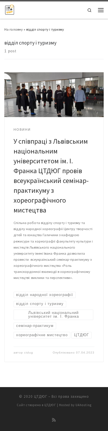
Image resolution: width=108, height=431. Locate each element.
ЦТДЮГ (40, 396)
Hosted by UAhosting (75, 405)
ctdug (28, 352)
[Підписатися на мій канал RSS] (54, 420)
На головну (13, 29)
